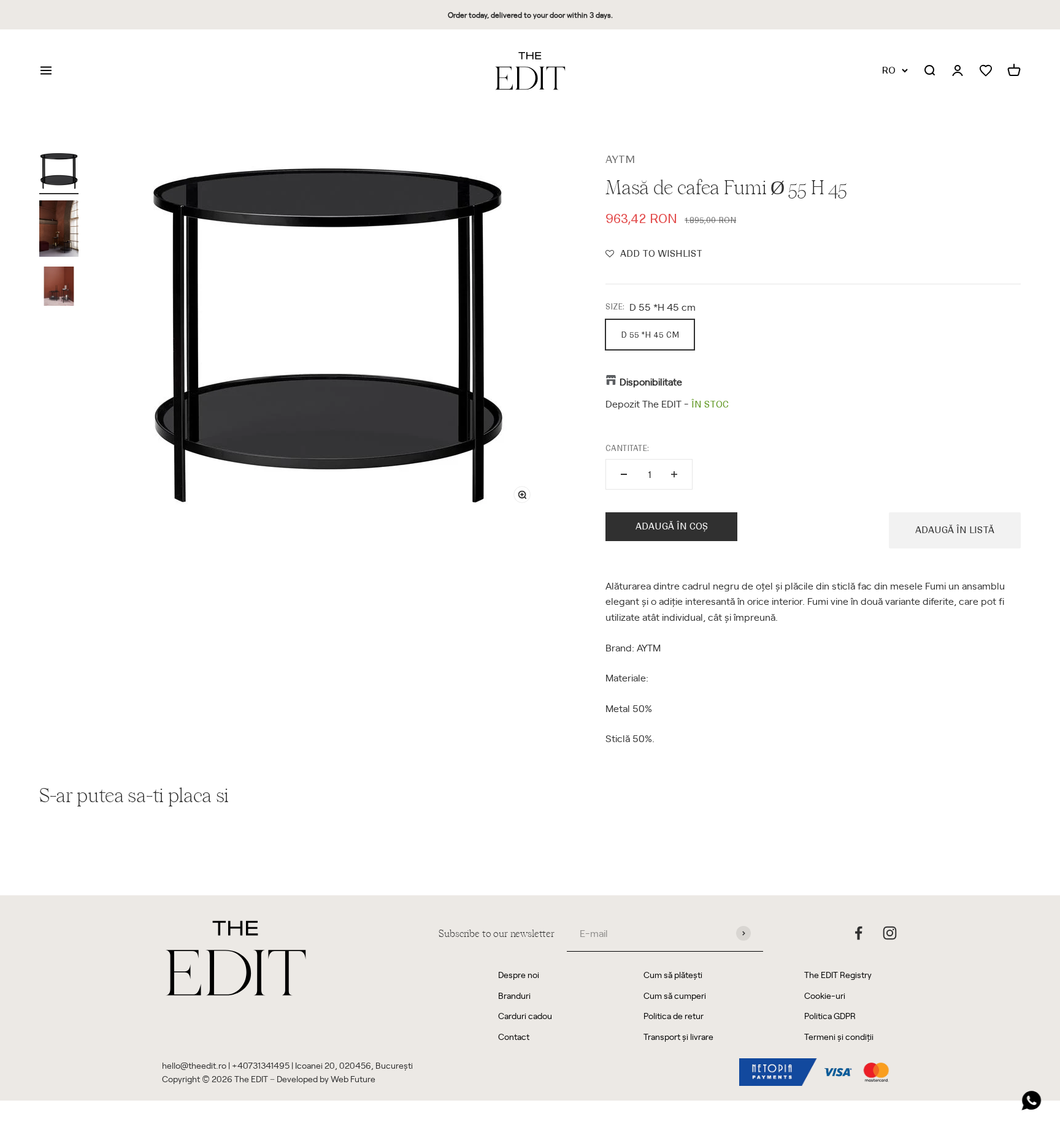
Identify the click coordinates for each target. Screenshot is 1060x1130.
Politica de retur (673, 1016)
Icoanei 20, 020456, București (354, 1065)
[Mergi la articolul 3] (59, 288)
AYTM (620, 159)
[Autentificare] (957, 71)
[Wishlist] (986, 71)
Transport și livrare (678, 1036)
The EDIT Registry (838, 974)
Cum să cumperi (674, 995)
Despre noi (518, 974)
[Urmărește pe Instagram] (889, 933)
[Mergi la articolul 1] (59, 172)
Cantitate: (627, 448)
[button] (653, 253)
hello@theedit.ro (194, 1065)
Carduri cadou (525, 1016)
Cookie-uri (824, 995)
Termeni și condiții (839, 1036)
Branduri (514, 995)
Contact (513, 1036)
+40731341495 (261, 1065)
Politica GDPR (830, 1016)
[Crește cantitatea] (674, 474)
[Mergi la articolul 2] (59, 230)
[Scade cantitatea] (624, 474)
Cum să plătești (672, 974)
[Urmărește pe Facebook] (858, 933)
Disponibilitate (651, 381)
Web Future (353, 1079)
